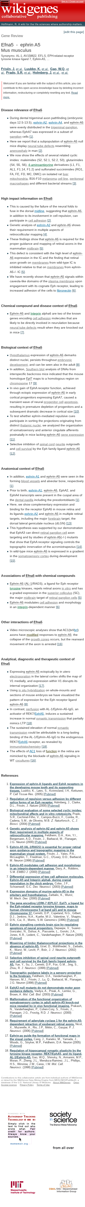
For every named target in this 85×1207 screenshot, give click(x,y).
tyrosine (15, 588)
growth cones (40, 639)
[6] (74, 290)
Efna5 (37, 110)
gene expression (72, 434)
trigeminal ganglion (64, 127)
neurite (60, 444)
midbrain (33, 248)
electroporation (20, 676)
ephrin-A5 (76, 122)
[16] (59, 644)
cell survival (24, 448)
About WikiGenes (61, 1082)
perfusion (32, 709)
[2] (40, 150)
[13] (68, 523)
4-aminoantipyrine (40, 164)
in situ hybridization (32, 690)
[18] (29, 723)
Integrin (36, 313)
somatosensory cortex (33, 556)
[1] (31, 136)
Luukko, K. (32, 69)
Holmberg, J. (42, 72)
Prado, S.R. (14, 72)
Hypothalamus (20, 355)
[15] (12, 560)
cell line (63, 178)
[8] (78, 364)
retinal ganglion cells (63, 597)
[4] (45, 234)
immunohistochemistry (25, 746)
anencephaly (18, 150)
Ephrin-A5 (17, 313)
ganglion (16, 136)
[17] (41, 685)
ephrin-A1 (32, 476)
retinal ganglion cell (53, 532)
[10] (76, 411)
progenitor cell (53, 402)
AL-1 (29, 583)
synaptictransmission (51, 718)
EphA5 (39, 713)
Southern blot (35, 369)
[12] (12, 453)
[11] (12, 439)
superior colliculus (60, 593)
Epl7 (29, 378)
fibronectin (64, 290)
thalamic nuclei (30, 425)
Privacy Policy (27, 1085)
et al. (19, 69)
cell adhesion (37, 220)
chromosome (19, 383)
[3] (74, 183)
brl (76, 630)
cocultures (22, 760)
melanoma (49, 178)
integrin (22, 607)
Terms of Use (43, 1085)
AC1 (32, 751)
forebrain (54, 518)
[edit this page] (74, 32)
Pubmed (49, 794)
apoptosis (71, 402)
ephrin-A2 (40, 122)
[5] (41, 248)
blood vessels (30, 481)
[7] (22, 332)
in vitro (66, 588)
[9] (35, 383)
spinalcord (47, 444)
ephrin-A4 (55, 122)
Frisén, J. (8, 69)
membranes (40, 262)
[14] (79, 546)
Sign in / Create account (72, 1)
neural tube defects (23, 327)
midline (39, 211)
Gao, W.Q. (57, 69)
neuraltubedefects (41, 146)
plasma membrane (61, 281)
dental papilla (24, 500)
